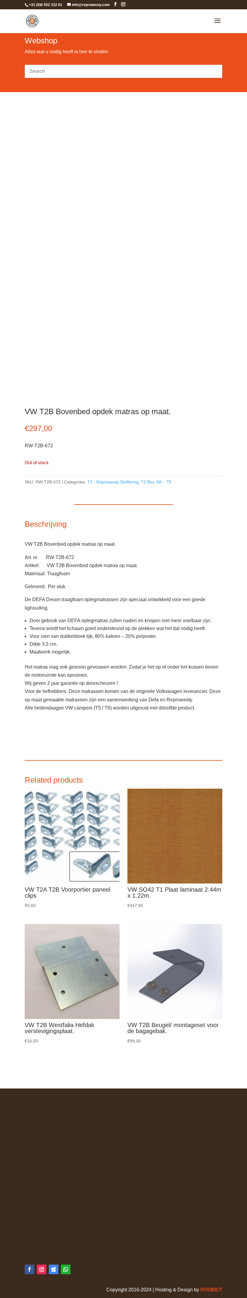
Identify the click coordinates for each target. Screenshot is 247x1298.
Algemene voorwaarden (50, 1104)
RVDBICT (211, 1289)
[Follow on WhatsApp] (65, 1269)
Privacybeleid (39, 1112)
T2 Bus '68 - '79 (156, 482)
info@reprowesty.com (60, 1241)
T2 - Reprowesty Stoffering (113, 482)
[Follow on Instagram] (41, 1269)
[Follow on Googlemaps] (53, 1269)
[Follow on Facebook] (29, 1269)
